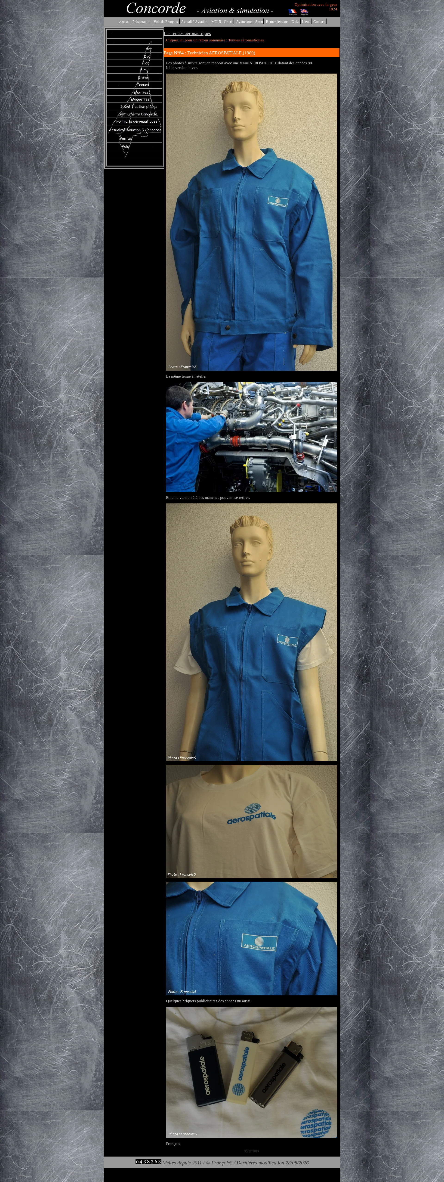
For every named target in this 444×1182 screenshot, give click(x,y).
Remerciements (277, 22)
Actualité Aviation (194, 22)
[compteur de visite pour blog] (148, 1163)
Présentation (141, 22)
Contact (319, 22)
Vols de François (165, 22)
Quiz (295, 22)
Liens (306, 22)
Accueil (124, 22)
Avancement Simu (249, 22)
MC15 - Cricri (221, 22)
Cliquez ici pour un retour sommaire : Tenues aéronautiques (215, 40)
